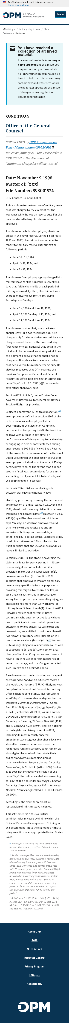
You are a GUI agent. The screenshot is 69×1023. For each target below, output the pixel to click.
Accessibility (34, 983)
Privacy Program (34, 966)
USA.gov (34, 975)
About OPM (34, 931)
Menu (60, 14)
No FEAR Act (34, 949)
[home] (24, 17)
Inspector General (34, 957)
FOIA (34, 940)
